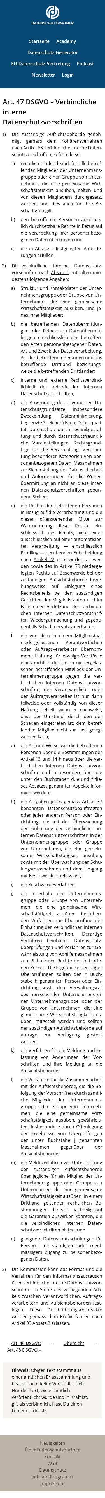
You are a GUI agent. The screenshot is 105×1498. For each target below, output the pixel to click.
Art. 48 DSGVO (22, 1350)
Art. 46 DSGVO (26, 1343)
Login (68, 75)
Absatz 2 (44, 249)
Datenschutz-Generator (52, 52)
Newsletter (43, 75)
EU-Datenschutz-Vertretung (40, 64)
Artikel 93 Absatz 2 (31, 1323)
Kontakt (52, 1456)
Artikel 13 (31, 759)
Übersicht (74, 1343)
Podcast (85, 64)
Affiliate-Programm (52, 1477)
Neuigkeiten (52, 1443)
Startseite (39, 41)
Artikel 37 (92, 801)
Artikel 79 (70, 566)
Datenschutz (52, 1470)
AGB (52, 1463)
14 (54, 759)
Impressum (53, 1483)
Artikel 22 (44, 559)
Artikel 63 (33, 148)
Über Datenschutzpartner (52, 1450)
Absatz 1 (60, 272)
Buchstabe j (61, 1140)
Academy (66, 41)
